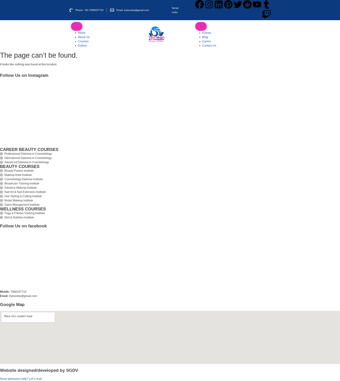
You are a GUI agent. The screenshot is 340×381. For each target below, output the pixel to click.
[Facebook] (199, 4)
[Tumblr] (266, 4)
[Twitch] (266, 14)
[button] (21, 378)
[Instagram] (209, 4)
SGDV (72, 370)
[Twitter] (237, 4)
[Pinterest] (228, 4)
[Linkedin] (218, 4)
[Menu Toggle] (77, 26)
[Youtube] (257, 4)
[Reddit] (247, 4)
